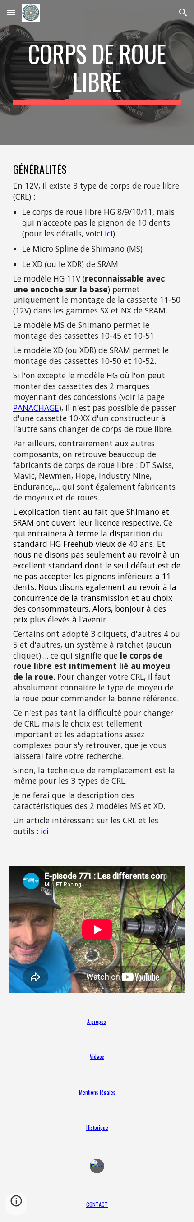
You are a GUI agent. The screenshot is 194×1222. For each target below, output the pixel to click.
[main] (97, 72)
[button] (11, 12)
